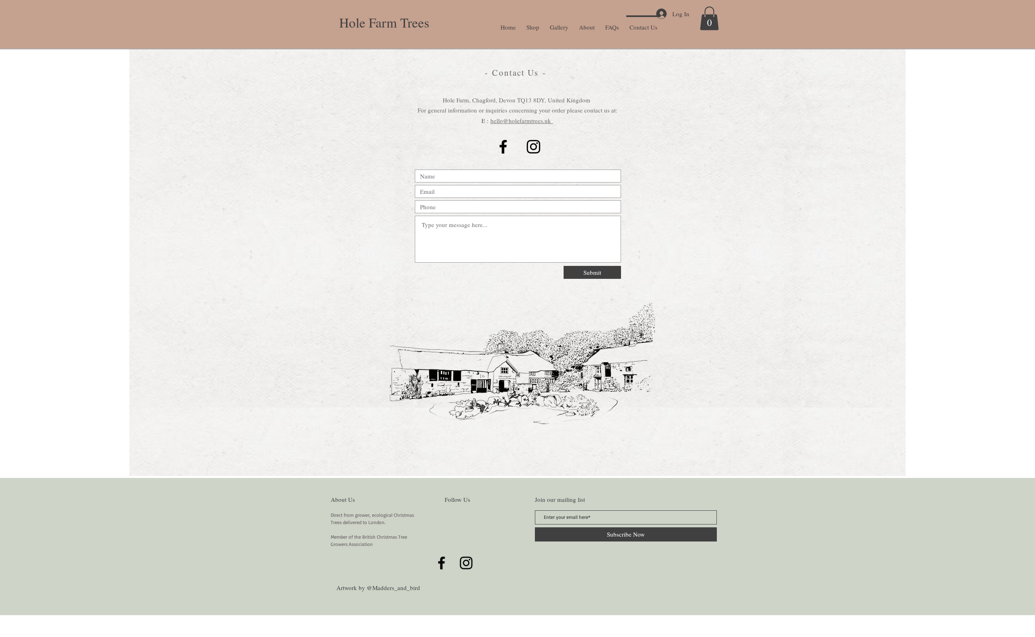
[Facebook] (503, 147)
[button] (709, 18)
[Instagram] (533, 147)
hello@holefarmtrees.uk (521, 121)
